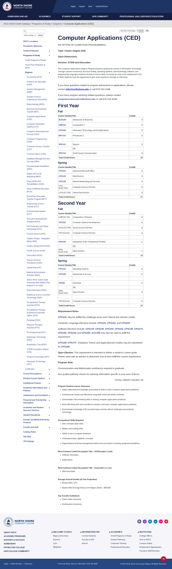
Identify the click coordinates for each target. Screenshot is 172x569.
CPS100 (62, 130)
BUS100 (62, 120)
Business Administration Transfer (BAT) (37, 110)
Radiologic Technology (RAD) (36, 338)
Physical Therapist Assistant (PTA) (34, 326)
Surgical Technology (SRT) (38, 357)
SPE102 (62, 144)
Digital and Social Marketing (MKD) (34, 175)
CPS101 (101, 323)
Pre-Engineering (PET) (36, 332)
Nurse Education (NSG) (36, 290)
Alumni (85, 543)
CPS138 (62, 181)
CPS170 (72, 342)
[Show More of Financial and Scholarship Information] (49, 400)
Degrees (57, 24)
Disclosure (28, 564)
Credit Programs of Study (35, 60)
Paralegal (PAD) (33, 320)
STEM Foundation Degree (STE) (38, 350)
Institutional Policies (32, 383)
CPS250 (86, 333)
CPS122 (62, 269)
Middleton (57, 547)
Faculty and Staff (30, 427)
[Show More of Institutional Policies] (49, 383)
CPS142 (119, 329)
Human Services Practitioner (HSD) (34, 261)
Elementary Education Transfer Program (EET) (37, 197)
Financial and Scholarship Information (34, 401)
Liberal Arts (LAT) (34, 268)
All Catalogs (28, 441)
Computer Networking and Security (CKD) (38, 132)
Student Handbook (31, 415)
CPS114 (62, 171)
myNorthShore (102, 6)
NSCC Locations (30, 41)
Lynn (55, 543)
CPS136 (99, 329)
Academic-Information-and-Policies (35, 389)
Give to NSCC (145, 540)
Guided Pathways (31, 51)
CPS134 (90, 329)
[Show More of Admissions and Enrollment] (49, 395)
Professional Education (120, 547)
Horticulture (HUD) (34, 255)
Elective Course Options (34, 378)
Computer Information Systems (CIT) (36, 125)
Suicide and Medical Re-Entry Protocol (36, 421)
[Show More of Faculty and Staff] (49, 427)
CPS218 (72, 333)
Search (40, 35)
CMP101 (62, 125)
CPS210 (62, 222)
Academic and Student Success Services (33, 408)
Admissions (10, 544)
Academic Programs (15, 536)
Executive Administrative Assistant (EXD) (37, 220)
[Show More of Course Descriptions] (49, 374)
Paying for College (14, 547)
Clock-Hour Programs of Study (35, 66)
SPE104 (62, 153)
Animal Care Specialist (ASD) (36, 83)
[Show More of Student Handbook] (49, 415)
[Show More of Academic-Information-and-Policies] (49, 388)
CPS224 (125, 323)
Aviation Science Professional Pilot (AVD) (37, 98)
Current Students (89, 536)
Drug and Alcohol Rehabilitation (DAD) (35, 182)
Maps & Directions (60, 536)
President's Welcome (32, 46)
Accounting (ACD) (34, 77)
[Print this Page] (147, 31)
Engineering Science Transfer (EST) (35, 205)
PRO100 (62, 242)
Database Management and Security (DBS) (38, 160)
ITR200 (62, 283)
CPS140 (109, 329)
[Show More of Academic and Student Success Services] (49, 408)
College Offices (145, 536)
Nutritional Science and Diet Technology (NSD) (38, 296)
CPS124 (62, 176)
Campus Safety (145, 543)
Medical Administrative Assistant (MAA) (36, 273)
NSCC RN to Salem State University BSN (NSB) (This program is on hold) (38, 282)
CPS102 (111, 323)
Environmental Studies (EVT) (36, 212)
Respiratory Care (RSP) (37, 345)
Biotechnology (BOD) (35, 104)
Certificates (29, 369)
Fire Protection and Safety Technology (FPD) (37, 227)
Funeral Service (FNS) (36, 234)
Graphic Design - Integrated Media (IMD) (38, 240)
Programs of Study (41, 24)
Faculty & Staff (88, 540)
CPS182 (62, 333)
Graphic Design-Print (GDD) (38, 246)
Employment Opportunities (150, 547)
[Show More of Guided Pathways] (49, 51)
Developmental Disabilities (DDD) (38, 167)
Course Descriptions (32, 374)
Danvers (56, 540)
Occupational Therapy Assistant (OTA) (36, 303)
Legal (6, 564)
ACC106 (95, 333)
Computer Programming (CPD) (37, 140)
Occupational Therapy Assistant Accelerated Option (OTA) (36, 312)
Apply (73, 6)
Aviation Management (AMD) (36, 90)
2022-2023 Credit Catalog (16, 24)
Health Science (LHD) (36, 251)
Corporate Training (118, 543)
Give (90, 6)
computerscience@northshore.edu (76, 99)
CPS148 (128, 329)
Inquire (82, 6)
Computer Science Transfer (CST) (38, 148)
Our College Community (17, 551)
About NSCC (10, 532)
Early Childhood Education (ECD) (38, 190)
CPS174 (138, 329)
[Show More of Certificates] (49, 369)
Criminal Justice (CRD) (36, 154)
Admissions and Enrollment (35, 395)
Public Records (16, 564)
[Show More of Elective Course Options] (49, 378)
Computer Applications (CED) (36, 117)
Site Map (27, 437)
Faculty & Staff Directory (149, 551)
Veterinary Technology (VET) (36, 362)
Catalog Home (29, 432)
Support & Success (14, 540)
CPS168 (62, 274)
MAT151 (62, 136)
